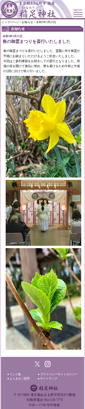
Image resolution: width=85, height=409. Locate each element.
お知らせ (27, 22)
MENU (78, 10)
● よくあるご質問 (18, 378)
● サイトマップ (47, 378)
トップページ (10, 22)
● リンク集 (14, 374)
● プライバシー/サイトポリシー (58, 374)
